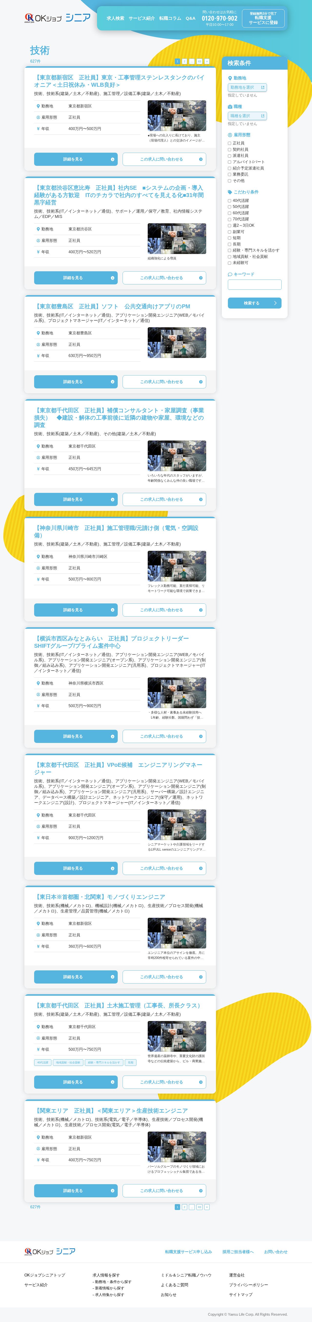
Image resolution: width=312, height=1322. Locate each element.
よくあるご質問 (174, 1285)
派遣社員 (240, 155)
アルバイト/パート (249, 162)
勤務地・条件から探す (113, 1282)
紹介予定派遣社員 (248, 168)
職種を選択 (240, 116)
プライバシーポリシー (248, 1285)
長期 (130, 1062)
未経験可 (240, 263)
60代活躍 (241, 213)
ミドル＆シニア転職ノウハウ (186, 1275)
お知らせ (168, 1295)
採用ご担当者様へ (238, 1252)
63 (199, 61)
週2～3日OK (243, 225)
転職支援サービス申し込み (188, 1252)
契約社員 (240, 149)
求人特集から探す (109, 1295)
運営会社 (237, 1275)
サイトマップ (241, 1295)
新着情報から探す (109, 1288)
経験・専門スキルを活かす (104, 1062)
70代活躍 (241, 219)
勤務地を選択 (242, 87)
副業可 (238, 232)
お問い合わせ (276, 1252)
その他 (238, 180)
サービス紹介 (142, 18)
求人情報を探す (106, 1275)
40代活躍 (42, 1062)
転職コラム (170, 18)
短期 (237, 238)
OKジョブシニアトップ (44, 1275)
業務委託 (240, 174)
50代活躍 (241, 207)
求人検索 (115, 18)
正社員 (238, 143)
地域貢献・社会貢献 (68, 1062)
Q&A (190, 18)
